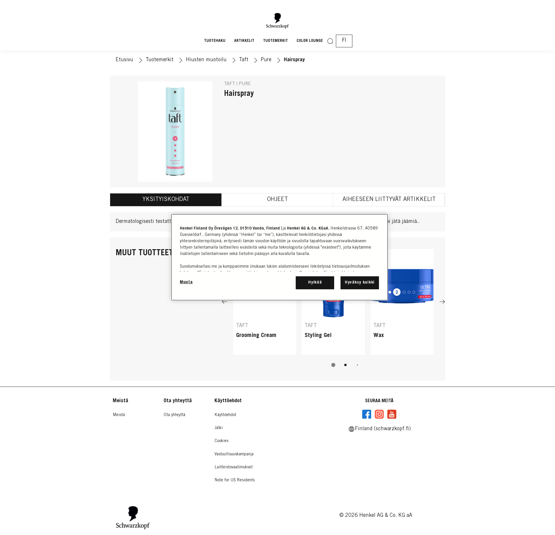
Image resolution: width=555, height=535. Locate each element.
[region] (279, 257)
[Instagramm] (379, 414)
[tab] (166, 199)
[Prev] (224, 302)
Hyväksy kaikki (360, 282)
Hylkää (315, 282)
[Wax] (402, 302)
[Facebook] (366, 414)
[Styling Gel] (333, 302)
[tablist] (333, 365)
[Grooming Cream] (264, 302)
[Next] (442, 302)
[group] (333, 312)
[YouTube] (391, 414)
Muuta (186, 282)
